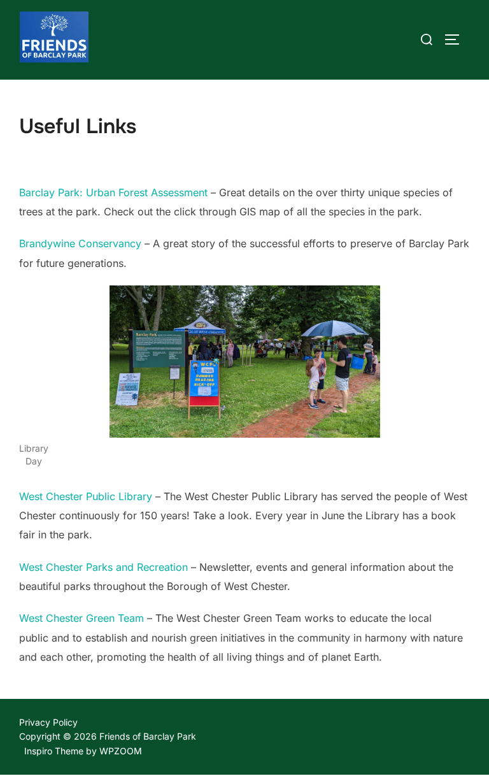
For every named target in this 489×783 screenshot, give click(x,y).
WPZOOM (120, 750)
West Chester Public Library (87, 496)
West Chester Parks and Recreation (103, 567)
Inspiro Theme (53, 750)
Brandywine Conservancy (80, 243)
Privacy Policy (48, 722)
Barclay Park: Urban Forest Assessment (113, 192)
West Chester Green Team (81, 618)
